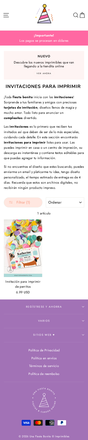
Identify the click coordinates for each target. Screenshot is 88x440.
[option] (44, 38)
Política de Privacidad (44, 350)
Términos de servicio (44, 366)
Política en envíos (44, 358)
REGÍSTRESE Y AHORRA (44, 307)
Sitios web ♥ (44, 335)
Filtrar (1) (22, 202)
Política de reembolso (44, 374)
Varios (44, 321)
